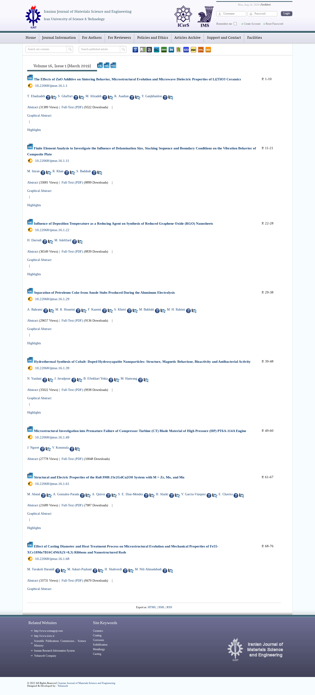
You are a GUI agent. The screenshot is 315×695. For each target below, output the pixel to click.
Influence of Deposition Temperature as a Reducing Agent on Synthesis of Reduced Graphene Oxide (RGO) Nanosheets (123, 223)
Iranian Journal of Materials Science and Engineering (87, 683)
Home (31, 38)
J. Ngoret (33, 447)
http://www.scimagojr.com (48, 630)
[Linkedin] (171, 49)
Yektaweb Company (45, 655)
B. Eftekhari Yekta (95, 378)
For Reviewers (119, 38)
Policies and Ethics (152, 38)
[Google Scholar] (135, 49)
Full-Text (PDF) (72, 107)
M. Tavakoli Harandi (40, 569)
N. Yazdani (34, 378)
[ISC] (193, 49)
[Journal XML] (201, 49)
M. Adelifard (62, 240)
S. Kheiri (120, 309)
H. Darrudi (34, 240)
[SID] (186, 49)
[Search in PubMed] (53, 97)
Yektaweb (63, 685)
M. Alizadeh (93, 96)
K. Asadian (121, 96)
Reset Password (274, 23)
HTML (152, 607)
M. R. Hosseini (65, 309)
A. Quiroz (98, 494)
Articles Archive (187, 38)
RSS (169, 607)
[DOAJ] (164, 49)
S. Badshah (83, 171)
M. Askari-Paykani (79, 569)
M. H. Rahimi (176, 309)
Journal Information (59, 38)
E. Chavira (226, 494)
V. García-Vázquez (193, 494)
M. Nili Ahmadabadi (148, 569)
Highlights (34, 130)
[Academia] (149, 49)
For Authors (92, 38)
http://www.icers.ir (44, 636)
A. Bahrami (34, 309)
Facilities (254, 38)
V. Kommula (60, 447)
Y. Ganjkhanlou (152, 96)
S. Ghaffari (65, 96)
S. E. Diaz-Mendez (130, 494)
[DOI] (208, 49)
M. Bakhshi (146, 309)
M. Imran (33, 171)
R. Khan (58, 171)
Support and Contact (224, 38)
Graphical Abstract (39, 115)
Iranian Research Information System (54, 650)
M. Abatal (33, 494)
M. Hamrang (129, 378)
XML (161, 607)
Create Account (252, 23)
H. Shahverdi (113, 569)
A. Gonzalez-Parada (66, 494)
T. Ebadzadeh (36, 96)
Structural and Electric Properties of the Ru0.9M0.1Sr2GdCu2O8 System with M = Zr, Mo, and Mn (109, 477)
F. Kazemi (94, 309)
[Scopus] (156, 49)
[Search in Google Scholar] (48, 97)
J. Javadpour (62, 378)
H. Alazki (162, 494)
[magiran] (178, 49)
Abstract (32, 107)
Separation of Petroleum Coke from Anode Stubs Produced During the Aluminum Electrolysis (104, 292)
